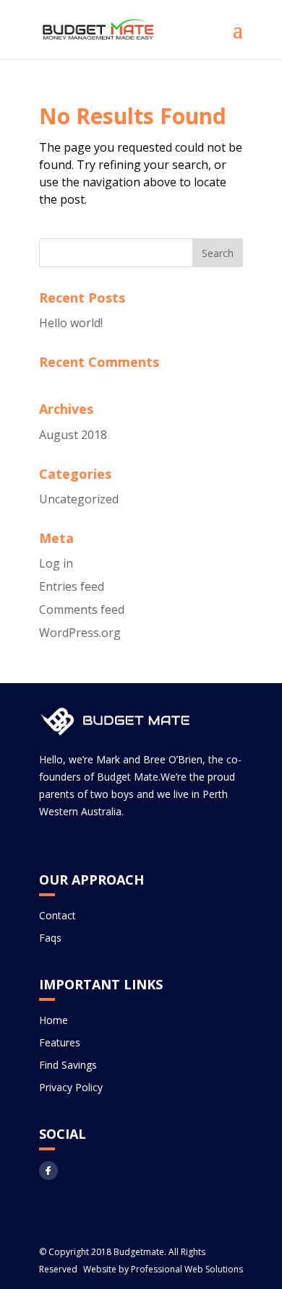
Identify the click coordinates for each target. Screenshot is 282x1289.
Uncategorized (79, 499)
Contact (57, 915)
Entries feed (71, 586)
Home (53, 1020)
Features (59, 1042)
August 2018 (73, 435)
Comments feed (81, 609)
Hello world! (71, 323)
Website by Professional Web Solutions (163, 1269)
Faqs (50, 938)
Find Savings (68, 1065)
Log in (56, 563)
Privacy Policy (71, 1087)
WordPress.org (80, 633)
